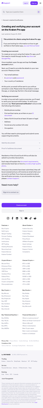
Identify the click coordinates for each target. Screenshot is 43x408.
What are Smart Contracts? (31, 320)
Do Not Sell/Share (34, 341)
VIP (29, 361)
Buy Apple (25, 298)
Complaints (26, 252)
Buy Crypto (5, 228)
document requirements (29, 161)
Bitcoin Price (6, 263)
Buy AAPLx (5, 323)
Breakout (24, 361)
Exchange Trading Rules (19, 345)
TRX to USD (26, 282)
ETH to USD (26, 266)
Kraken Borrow (6, 252)
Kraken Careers (27, 231)
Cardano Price (6, 274)
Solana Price (6, 276)
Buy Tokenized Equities (10, 315)
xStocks (15, 368)
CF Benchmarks (23, 368)
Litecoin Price (6, 279)
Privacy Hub (5, 341)
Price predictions (7, 284)
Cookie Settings (23, 341)
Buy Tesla (25, 296)
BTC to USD (26, 263)
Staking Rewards (7, 247)
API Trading (5, 244)
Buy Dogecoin (6, 298)
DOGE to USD (26, 276)
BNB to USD (26, 271)
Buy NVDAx (5, 318)
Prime (7, 374)
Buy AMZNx (5, 328)
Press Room (26, 239)
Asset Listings (27, 244)
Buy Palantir (26, 304)
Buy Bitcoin (5, 293)
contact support (13, 178)
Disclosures (30, 345)
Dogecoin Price (6, 269)
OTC (11, 374)
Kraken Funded (6, 254)
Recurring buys (6, 249)
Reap (30, 368)
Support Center (27, 249)
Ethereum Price (6, 266)
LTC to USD (26, 284)
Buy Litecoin (5, 309)
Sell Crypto (5, 231)
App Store (30, 56)
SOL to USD (26, 274)
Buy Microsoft (26, 306)
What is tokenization (29, 326)
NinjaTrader (17, 361)
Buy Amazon (26, 301)
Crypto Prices (7, 260)
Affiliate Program (27, 241)
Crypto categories (8, 282)
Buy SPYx (5, 326)
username (9, 78)
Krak (3, 374)
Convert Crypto (28, 260)
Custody (16, 374)
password (20, 78)
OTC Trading (6, 239)
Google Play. (6, 58)
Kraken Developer (28, 236)
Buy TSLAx (5, 320)
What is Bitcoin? (27, 323)
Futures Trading (7, 236)
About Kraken (27, 225)
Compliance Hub (6, 343)
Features (5, 225)
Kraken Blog (26, 234)
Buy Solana (5, 306)
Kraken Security (27, 228)
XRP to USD (26, 269)
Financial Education (29, 315)
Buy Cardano (6, 304)
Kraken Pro (10, 361)
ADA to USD (26, 279)
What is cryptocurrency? (30, 318)
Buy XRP (4, 301)
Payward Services (7, 368)
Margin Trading (6, 234)
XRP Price (5, 271)
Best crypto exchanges (30, 331)
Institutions (5, 241)
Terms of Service (6, 345)
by (6, 354)
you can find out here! (31, 46)
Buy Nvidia (25, 293)
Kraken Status (27, 247)
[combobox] (21, 12)
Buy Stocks (26, 290)
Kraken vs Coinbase (28, 333)
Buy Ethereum (6, 296)
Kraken (4, 361)
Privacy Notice (14, 341)
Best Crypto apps (28, 328)
